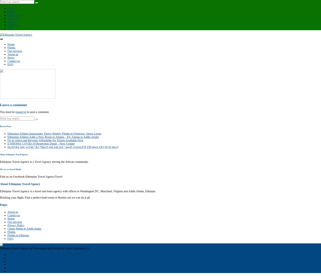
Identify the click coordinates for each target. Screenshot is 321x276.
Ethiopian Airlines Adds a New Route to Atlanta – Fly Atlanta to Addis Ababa (53, 137)
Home (11, 8)
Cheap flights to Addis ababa (24, 228)
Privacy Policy (16, 225)
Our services (14, 15)
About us (12, 18)
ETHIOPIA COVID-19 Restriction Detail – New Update (41, 143)
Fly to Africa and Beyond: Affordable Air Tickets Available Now (45, 140)
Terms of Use (15, 271)
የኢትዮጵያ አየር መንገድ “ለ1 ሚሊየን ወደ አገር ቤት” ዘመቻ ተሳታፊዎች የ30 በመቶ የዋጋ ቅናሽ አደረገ (62, 147)
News (10, 21)
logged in (20, 112)
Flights (11, 11)
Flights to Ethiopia (18, 235)
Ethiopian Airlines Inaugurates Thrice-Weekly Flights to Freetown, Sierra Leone (54, 133)
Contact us (13, 25)
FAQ (10, 28)
